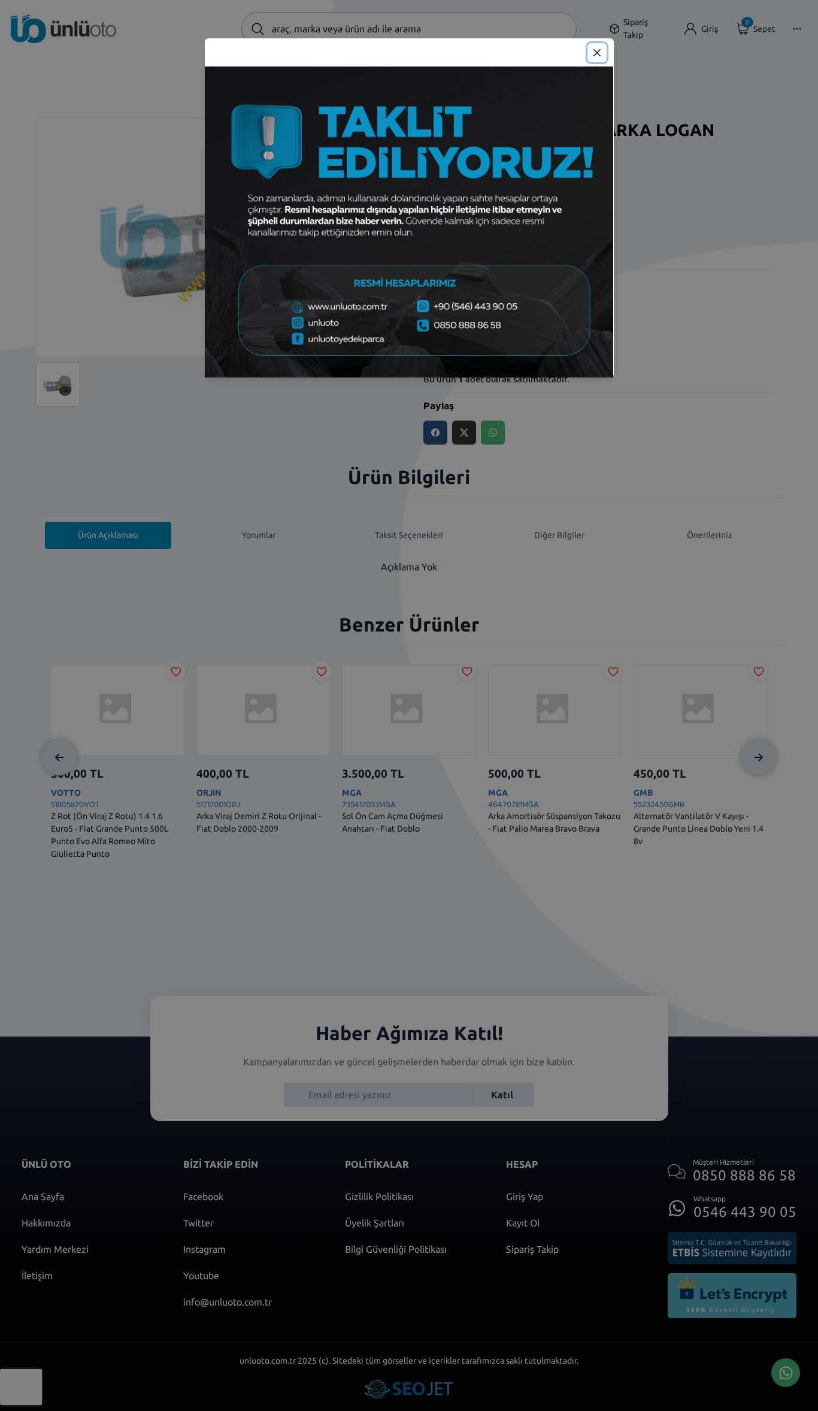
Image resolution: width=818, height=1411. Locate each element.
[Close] (597, 52)
